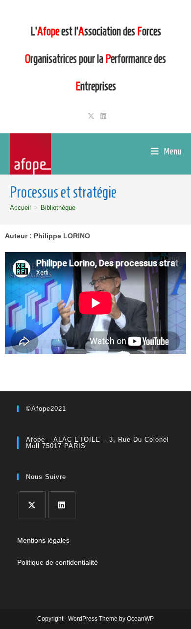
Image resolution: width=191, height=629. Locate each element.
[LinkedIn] (61, 504)
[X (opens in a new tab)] (91, 116)
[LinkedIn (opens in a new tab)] (101, 116)
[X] (32, 504)
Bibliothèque (58, 207)
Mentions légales (43, 540)
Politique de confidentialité (57, 562)
